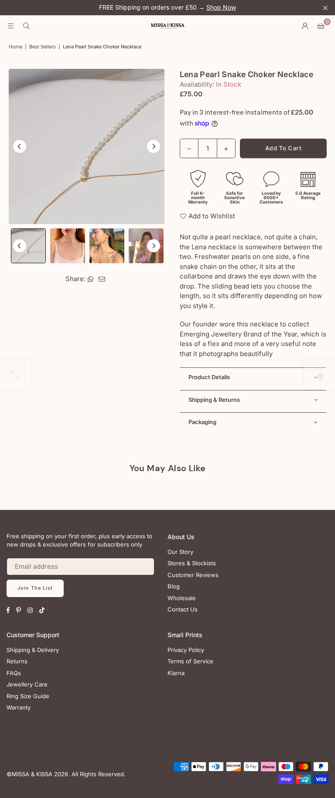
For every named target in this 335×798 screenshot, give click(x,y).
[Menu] (10, 26)
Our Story (180, 551)
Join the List (35, 588)
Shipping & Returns (214, 399)
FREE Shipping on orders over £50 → (167, 7)
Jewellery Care (27, 684)
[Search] (26, 26)
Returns (17, 661)
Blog (174, 586)
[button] (320, 26)
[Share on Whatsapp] (91, 279)
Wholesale (182, 597)
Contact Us (183, 609)
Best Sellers (42, 47)
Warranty (19, 707)
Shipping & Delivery (33, 649)
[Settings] (305, 26)
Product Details (209, 377)
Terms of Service (190, 661)
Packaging (202, 421)
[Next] (153, 146)
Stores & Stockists (192, 563)
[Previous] (19, 146)
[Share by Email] (102, 279)
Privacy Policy (186, 649)
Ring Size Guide (28, 696)
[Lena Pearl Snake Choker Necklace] (28, 246)
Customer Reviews (193, 574)
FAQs (14, 672)
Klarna (176, 672)
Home (15, 47)
